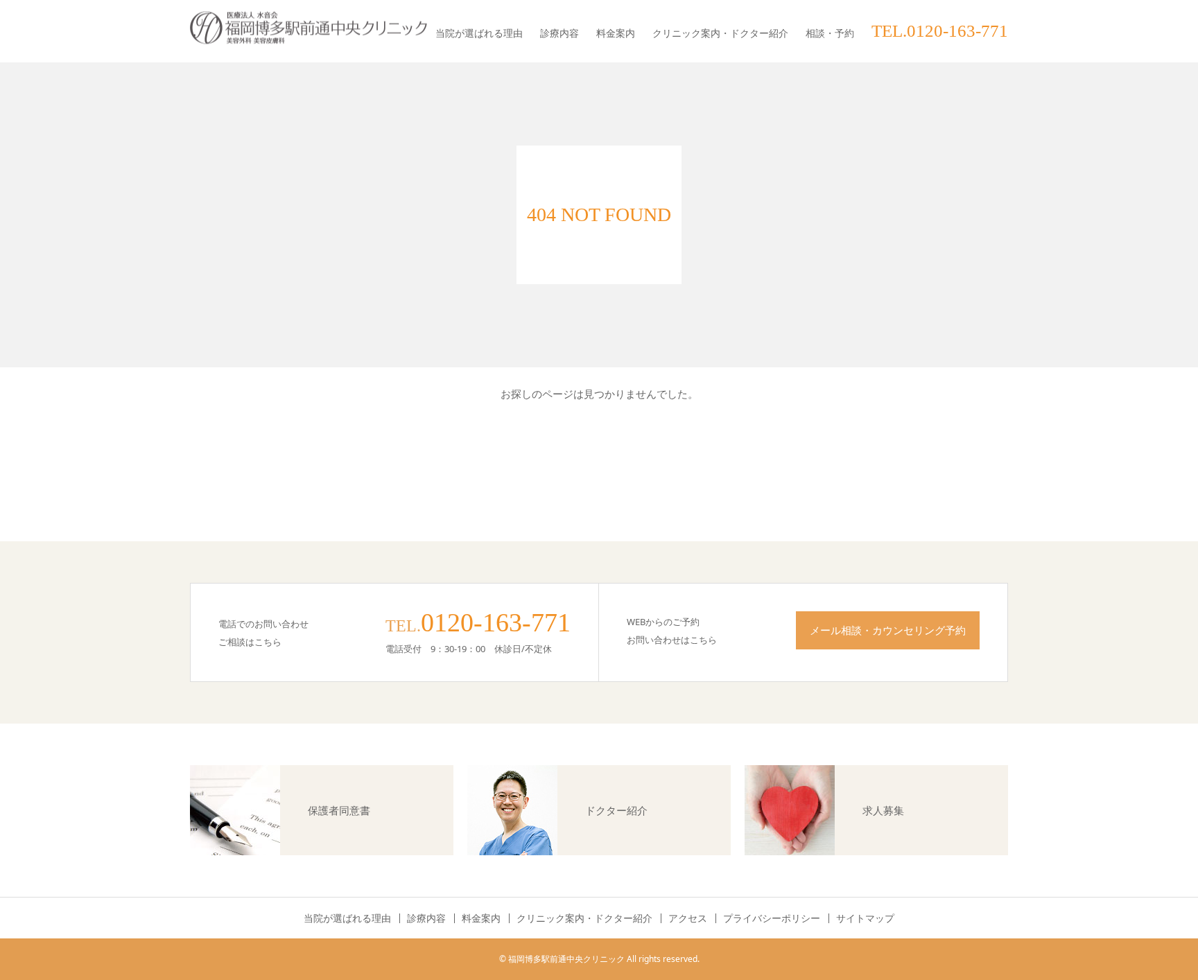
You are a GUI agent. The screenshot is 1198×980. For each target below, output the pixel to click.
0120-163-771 (496, 622)
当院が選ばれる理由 (479, 33)
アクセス (687, 918)
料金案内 (615, 33)
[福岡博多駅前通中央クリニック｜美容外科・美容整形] (308, 28)
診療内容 (559, 33)
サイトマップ (865, 918)
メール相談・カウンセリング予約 (888, 630)
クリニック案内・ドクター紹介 (720, 33)
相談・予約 (830, 33)
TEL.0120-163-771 (939, 30)
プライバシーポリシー (771, 918)
